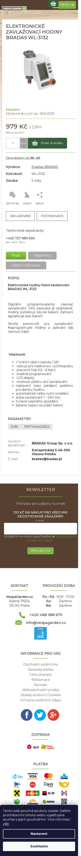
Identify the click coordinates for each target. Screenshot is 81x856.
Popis (16, 255)
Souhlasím (39, 846)
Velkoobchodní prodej (40, 690)
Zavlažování (20, 216)
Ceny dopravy (40, 674)
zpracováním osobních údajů (52, 538)
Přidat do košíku (52, 143)
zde (6, 824)
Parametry (42, 255)
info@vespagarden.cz (46, 623)
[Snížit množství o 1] (24, 146)
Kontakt (40, 685)
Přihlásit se (40, 551)
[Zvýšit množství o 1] (24, 140)
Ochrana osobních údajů (40, 700)
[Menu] (67, 5)
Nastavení (39, 834)
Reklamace (40, 680)
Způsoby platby (40, 669)
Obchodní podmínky (40, 664)
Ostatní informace (26, 265)
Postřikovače (52, 216)
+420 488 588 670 (46, 615)
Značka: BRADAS (44, 167)
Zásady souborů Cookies (40, 695)
